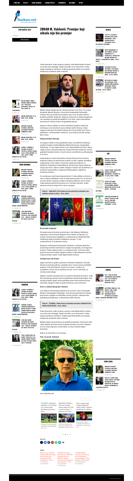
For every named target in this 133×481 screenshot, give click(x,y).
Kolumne (72, 3)
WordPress (118, 478)
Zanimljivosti (50, 3)
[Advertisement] (88, 13)
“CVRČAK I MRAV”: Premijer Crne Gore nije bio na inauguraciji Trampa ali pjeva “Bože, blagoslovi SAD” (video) (82, 456)
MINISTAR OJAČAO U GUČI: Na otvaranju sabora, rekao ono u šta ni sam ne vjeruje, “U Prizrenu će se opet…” (48, 407)
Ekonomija (62, 3)
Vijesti (25, 3)
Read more (53, 427)
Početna (17, 3)
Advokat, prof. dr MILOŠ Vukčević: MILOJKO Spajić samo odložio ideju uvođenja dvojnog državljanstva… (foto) (48, 456)
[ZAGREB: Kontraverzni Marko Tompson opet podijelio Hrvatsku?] (84, 413)
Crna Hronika (36, 3)
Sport (81, 3)
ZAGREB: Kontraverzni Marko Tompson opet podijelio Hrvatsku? (83, 405)
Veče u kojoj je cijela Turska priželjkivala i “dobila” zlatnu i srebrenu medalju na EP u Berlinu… (66, 406)
